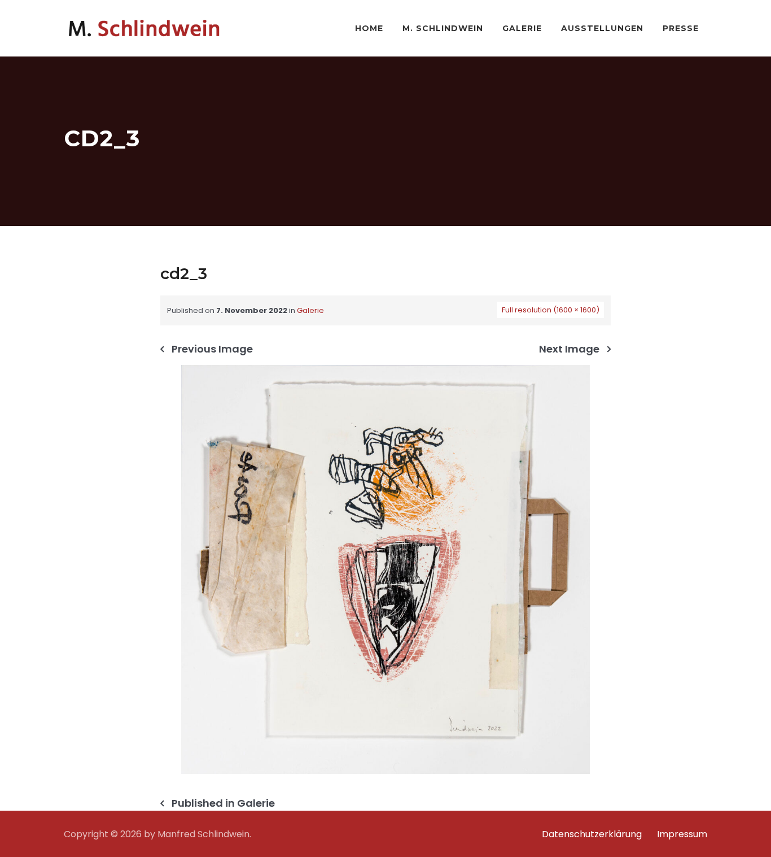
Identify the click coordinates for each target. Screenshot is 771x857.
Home (369, 28)
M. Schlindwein (442, 28)
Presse (681, 28)
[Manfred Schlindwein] (144, 28)
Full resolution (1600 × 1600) (550, 309)
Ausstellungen (602, 28)
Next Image (569, 349)
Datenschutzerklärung (592, 834)
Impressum (682, 834)
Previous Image (212, 349)
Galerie (522, 28)
